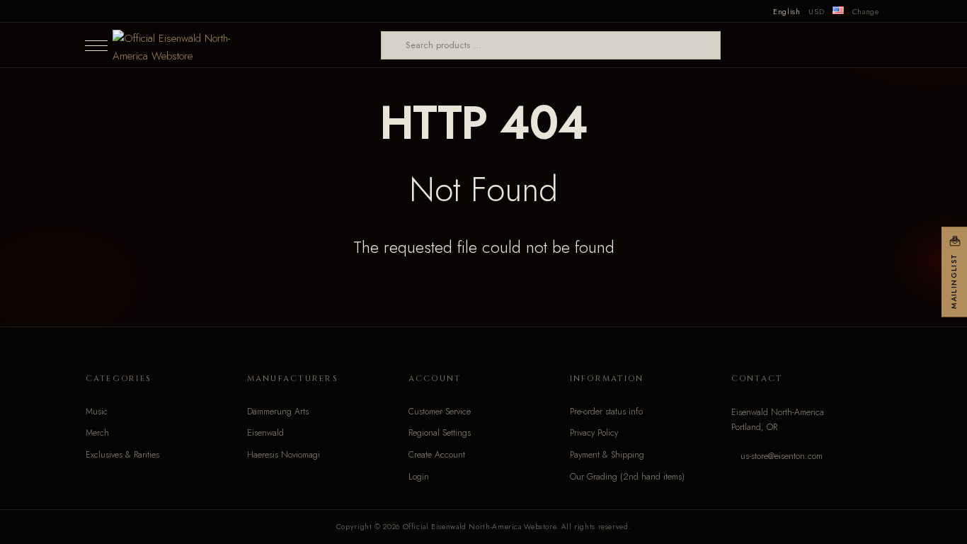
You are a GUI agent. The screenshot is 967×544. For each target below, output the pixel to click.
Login (418, 476)
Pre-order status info (606, 411)
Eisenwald (265, 432)
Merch (97, 432)
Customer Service (439, 411)
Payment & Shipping (607, 454)
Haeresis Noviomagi (283, 454)
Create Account (436, 454)
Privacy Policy (594, 432)
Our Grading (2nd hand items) (627, 476)
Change (865, 11)
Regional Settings (439, 432)
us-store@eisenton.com (781, 456)
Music (97, 411)
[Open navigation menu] (96, 45)
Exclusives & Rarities (122, 454)
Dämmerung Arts (278, 411)
